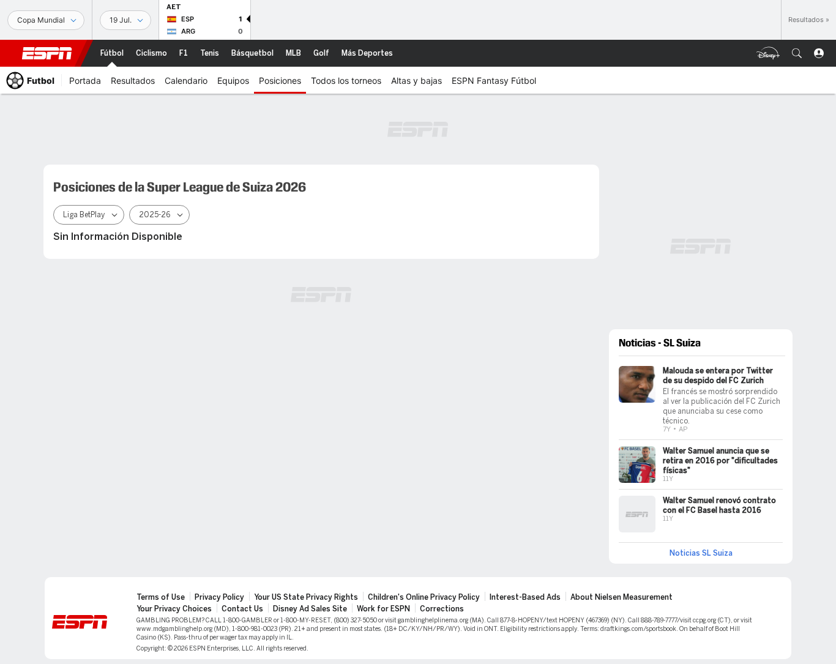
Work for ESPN (383, 609)
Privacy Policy (219, 597)
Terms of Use (160, 597)
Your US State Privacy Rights (306, 597)
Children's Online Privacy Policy (424, 597)
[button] (797, 53)
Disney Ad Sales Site (310, 609)
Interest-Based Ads (525, 597)
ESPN (47, 53)
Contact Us (242, 609)
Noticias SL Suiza (701, 553)
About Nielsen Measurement (621, 597)
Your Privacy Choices (174, 609)
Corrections (442, 609)
